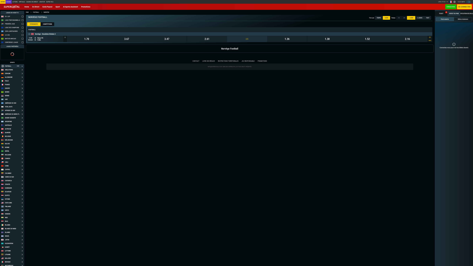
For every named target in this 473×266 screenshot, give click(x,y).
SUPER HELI (49, 2)
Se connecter (464, 7)
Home (26, 7)
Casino (8, 2)
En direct (35, 7)
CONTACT (196, 61)
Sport (58, 7)
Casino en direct (32, 2)
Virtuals (22, 2)
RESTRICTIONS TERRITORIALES (228, 61)
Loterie (15, 2)
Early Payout (47, 7)
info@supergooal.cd (214, 66)
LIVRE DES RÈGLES (208, 61)
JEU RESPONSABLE (248, 61)
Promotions (85, 7)
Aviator (42, 2)
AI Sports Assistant (70, 7)
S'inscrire (451, 7)
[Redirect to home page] (11, 7)
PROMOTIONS (262, 61)
